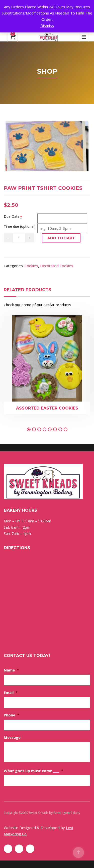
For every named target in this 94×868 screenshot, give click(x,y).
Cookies (31, 265)
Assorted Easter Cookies (47, 408)
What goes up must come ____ (33, 770)
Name (11, 669)
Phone (11, 714)
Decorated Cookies (56, 265)
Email (11, 692)
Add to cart (61, 238)
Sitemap (9, 819)
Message (12, 737)
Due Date (12, 216)
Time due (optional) (20, 226)
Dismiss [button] (47, 25)
